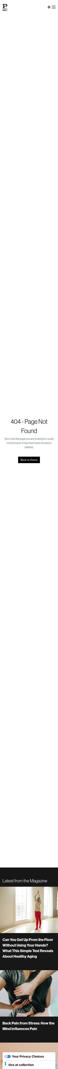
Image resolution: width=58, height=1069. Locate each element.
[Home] (4, 7)
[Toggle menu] (54, 7)
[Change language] (49, 7)
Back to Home (29, 460)
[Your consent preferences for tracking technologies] (5, 1064)
